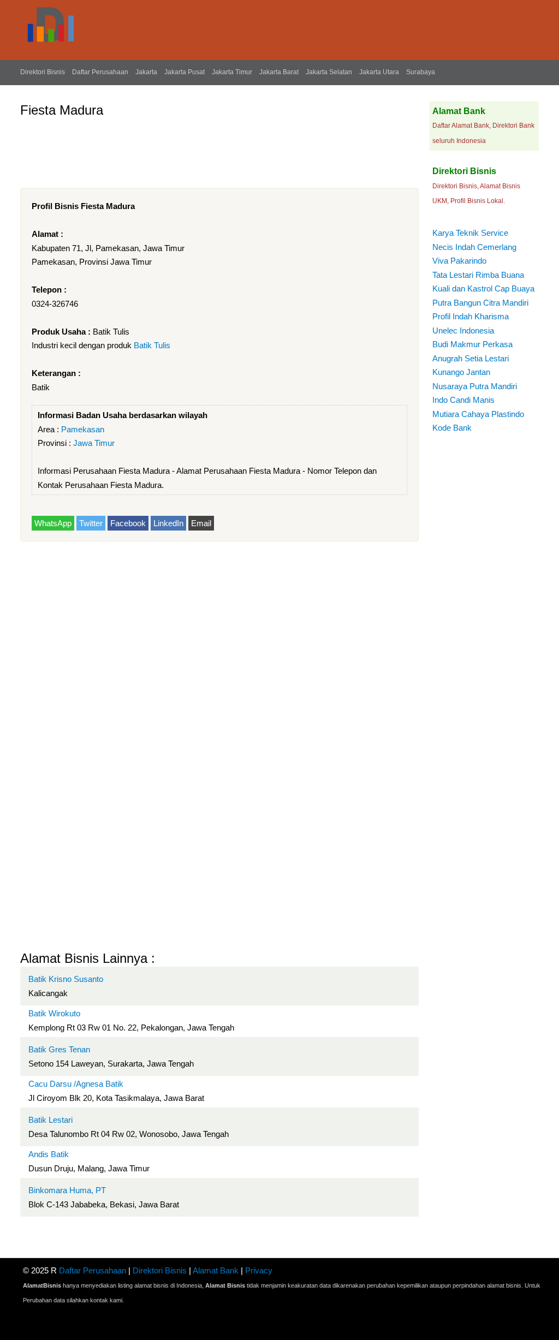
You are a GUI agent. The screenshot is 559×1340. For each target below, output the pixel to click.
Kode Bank (452, 427)
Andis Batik (48, 1154)
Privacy (258, 1270)
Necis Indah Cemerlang (474, 247)
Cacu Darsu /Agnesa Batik (75, 1083)
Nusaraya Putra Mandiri (474, 386)
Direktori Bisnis (42, 72)
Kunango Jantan (461, 372)
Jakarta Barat (279, 72)
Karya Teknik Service (470, 232)
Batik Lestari (50, 1119)
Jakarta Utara (379, 72)
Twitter (91, 523)
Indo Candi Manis (463, 399)
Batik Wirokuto (54, 1013)
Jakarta (146, 72)
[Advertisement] (219, 148)
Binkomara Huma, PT (67, 1190)
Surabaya (420, 72)
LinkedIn (168, 523)
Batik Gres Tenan (59, 1049)
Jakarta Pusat (184, 72)
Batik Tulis (152, 345)
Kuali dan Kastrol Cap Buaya (483, 288)
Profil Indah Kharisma (470, 316)
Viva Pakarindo (459, 260)
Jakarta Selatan (329, 72)
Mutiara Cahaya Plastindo (478, 414)
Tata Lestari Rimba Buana (478, 274)
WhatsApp (53, 523)
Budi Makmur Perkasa (472, 344)
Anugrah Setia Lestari (470, 358)
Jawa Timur (94, 443)
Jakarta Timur (232, 72)
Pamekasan (82, 429)
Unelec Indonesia (463, 330)
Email (201, 523)
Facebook (128, 523)
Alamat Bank (216, 1270)
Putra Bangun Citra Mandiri (480, 302)
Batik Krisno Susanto (65, 979)
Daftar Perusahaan (100, 72)
